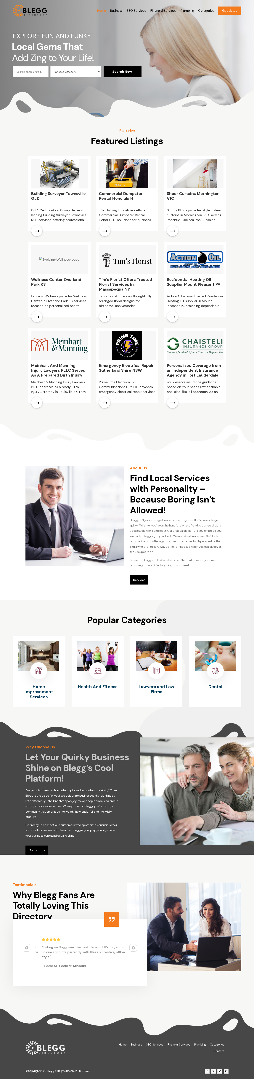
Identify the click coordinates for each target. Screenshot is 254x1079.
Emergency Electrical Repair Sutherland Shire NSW (126, 368)
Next (133, 948)
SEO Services (136, 11)
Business (116, 11)
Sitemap (84, 1071)
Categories (206, 11)
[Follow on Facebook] (207, 1071)
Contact (218, 1051)
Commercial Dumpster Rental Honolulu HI (121, 196)
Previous (26, 948)
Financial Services (163, 11)
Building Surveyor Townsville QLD (58, 196)
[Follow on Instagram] (219, 1071)
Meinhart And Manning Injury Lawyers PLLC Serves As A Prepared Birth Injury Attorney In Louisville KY (58, 373)
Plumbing (187, 11)
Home (101, 11)
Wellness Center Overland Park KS (56, 282)
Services (139, 580)
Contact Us (37, 850)
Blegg (50, 1071)
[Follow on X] (213, 1071)
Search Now (122, 71)
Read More (36, 230)
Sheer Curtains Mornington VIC (193, 196)
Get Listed (229, 11)
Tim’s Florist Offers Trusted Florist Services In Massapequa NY (125, 284)
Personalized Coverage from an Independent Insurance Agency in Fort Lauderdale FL (194, 373)
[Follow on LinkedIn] (226, 1071)
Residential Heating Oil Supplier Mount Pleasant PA (194, 282)
